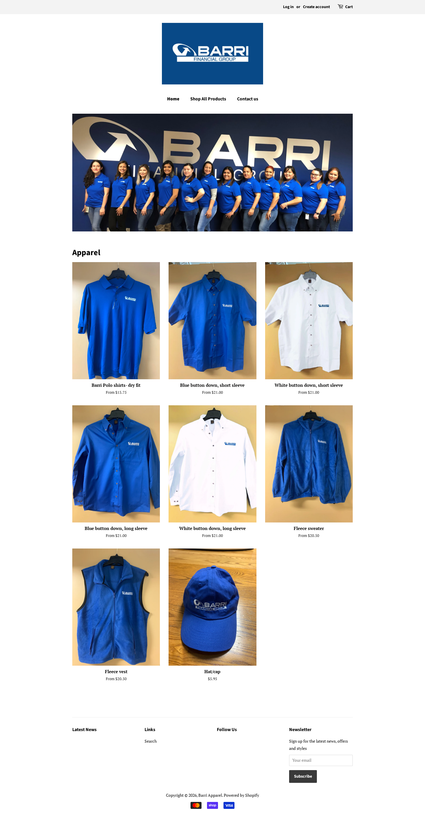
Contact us (247, 99)
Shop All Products (208, 99)
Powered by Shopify (241, 795)
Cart (349, 7)
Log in (288, 7)
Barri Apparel (210, 795)
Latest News (84, 729)
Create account (316, 7)
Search (151, 741)
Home (173, 99)
